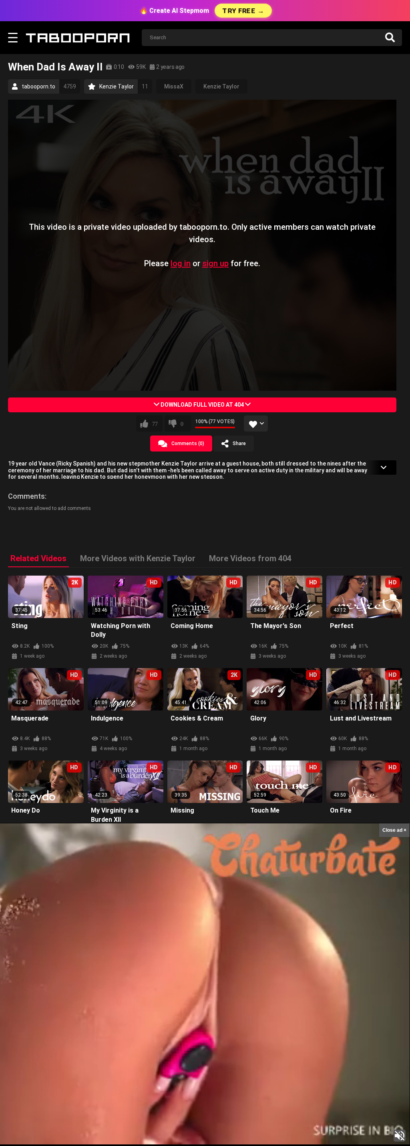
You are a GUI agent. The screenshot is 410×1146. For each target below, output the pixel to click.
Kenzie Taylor (221, 86)
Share (239, 443)
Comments (26, 496)
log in (181, 263)
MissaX (173, 86)
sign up (215, 263)
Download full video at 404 (202, 404)
